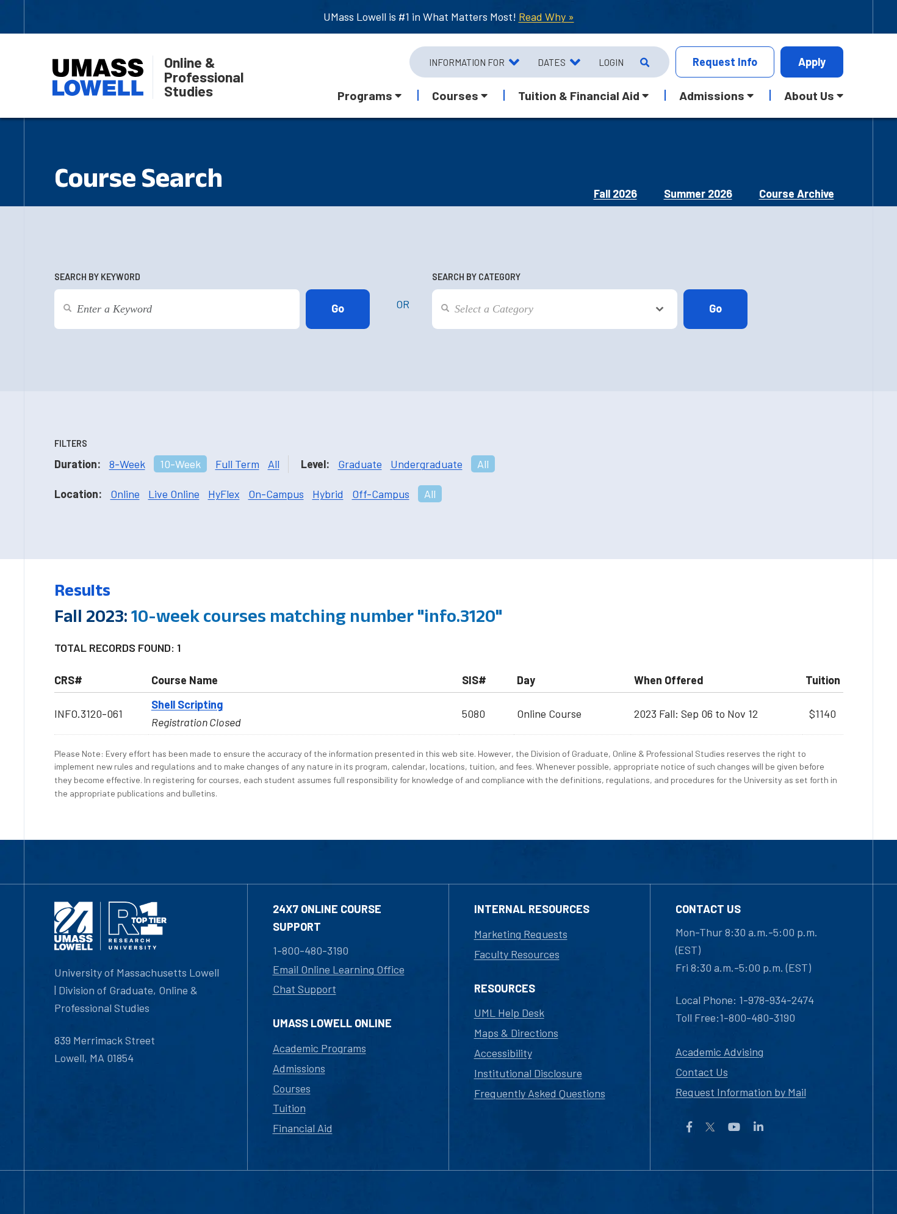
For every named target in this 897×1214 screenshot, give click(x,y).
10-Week (180, 464)
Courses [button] (455, 95)
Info (725, 61)
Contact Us (701, 1072)
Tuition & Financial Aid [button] (578, 95)
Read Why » (546, 16)
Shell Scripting (187, 704)
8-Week (127, 464)
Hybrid (328, 493)
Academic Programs (319, 1048)
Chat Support (304, 988)
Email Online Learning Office (339, 969)
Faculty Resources (517, 954)
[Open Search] (643, 62)
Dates (552, 62)
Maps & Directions (516, 1032)
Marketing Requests (520, 934)
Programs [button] (364, 95)
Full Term (237, 464)
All (273, 464)
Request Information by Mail (740, 1092)
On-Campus (276, 493)
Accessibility (503, 1053)
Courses (292, 1088)
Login (611, 62)
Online (125, 493)
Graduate (360, 464)
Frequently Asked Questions (539, 1093)
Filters (70, 443)
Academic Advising (719, 1051)
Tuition (289, 1108)
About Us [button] (809, 95)
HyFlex (224, 493)
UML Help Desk (509, 1012)
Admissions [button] (711, 95)
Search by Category (476, 277)
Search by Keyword (97, 277)
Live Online (174, 493)
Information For (467, 62)
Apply (812, 61)
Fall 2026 (615, 193)
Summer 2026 (698, 193)
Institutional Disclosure (528, 1073)
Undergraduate (427, 464)
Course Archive (796, 193)
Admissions (299, 1068)
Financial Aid (303, 1128)
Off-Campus (380, 493)
